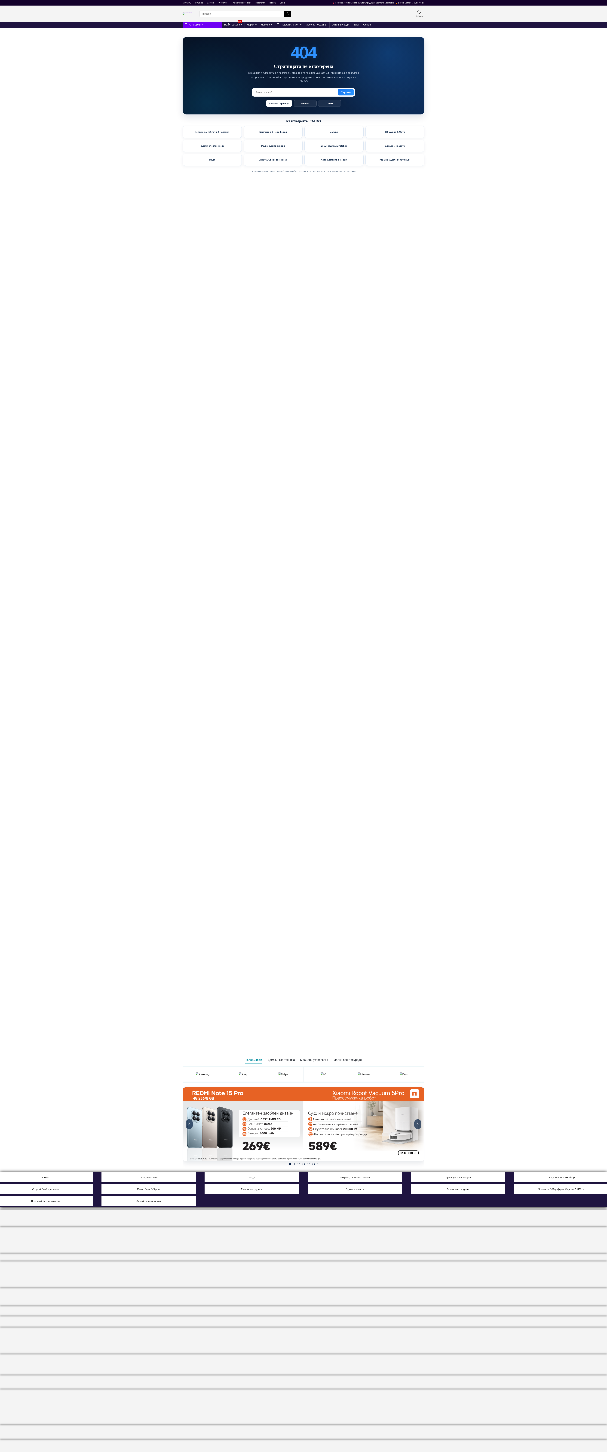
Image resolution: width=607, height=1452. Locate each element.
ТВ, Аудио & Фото (395, 132)
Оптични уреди (340, 24)
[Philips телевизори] (283, 1074)
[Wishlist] (419, 12)
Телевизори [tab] (253, 1060)
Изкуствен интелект (242, 2)
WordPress (223, 2)
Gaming (334, 132)
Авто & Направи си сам (334, 159)
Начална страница (279, 103)
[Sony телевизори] (243, 1074)
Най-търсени (233, 24)
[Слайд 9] (317, 1164)
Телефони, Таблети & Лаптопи (212, 132)
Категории (194, 24)
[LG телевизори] (324, 1074)
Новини (265, 24)
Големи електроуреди (212, 146)
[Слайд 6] (307, 1164)
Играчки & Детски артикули (395, 159)
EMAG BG (187, 2)
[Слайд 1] (290, 1164)
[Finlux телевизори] (404, 1074)
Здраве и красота (395, 146)
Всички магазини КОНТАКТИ (411, 2)
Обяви (367, 24)
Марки (250, 24)
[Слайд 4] (300, 1164)
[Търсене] (287, 14)
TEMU (329, 103)
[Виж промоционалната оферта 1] (303, 1124)
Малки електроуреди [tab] (348, 1060)
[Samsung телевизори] (203, 1074)
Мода (212, 159)
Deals (282, 2)
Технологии (260, 2)
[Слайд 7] (310, 1164)
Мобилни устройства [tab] (314, 1060)
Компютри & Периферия (273, 132)
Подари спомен (289, 24)
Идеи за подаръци (316, 24)
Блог (356, 24)
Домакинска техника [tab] (281, 1060)
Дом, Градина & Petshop (334, 146)
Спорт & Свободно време (273, 159)
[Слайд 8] (314, 1164)
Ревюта (272, 2)
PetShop (199, 2)
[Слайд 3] (297, 1164)
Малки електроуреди (273, 146)
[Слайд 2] (294, 1164)
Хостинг (210, 2)
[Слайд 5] (304, 1164)
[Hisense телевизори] (364, 1074)
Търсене (346, 92)
